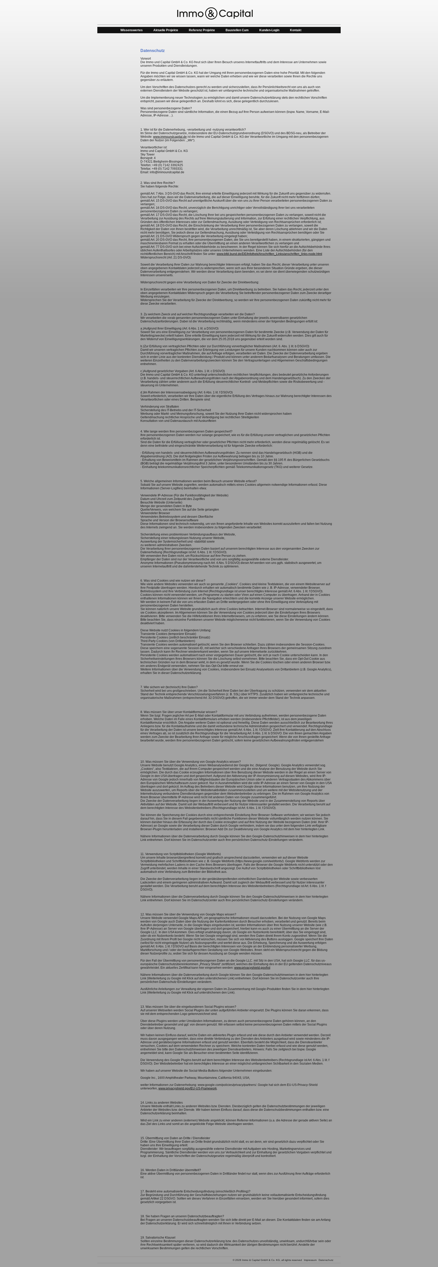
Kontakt (295, 30)
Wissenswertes (131, 30)
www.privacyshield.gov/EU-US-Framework (187, 1088)
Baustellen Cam (237, 30)
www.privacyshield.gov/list (252, 967)
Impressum (310, 1260)
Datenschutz (326, 1260)
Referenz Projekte (202, 30)
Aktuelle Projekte (165, 30)
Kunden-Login (269, 30)
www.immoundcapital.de (170, 136)
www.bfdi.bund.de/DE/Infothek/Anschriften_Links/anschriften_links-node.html (269, 254)
